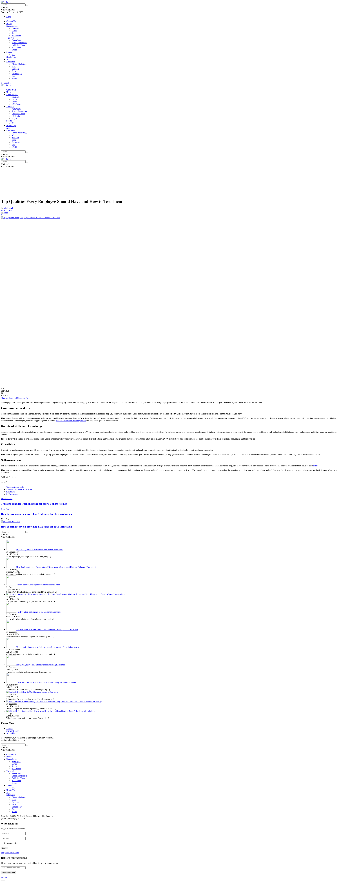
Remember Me (10, 843)
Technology (17, 73)
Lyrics (14, 31)
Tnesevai (10, 38)
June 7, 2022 (6, 210)
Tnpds (14, 50)
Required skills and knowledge (19, 489)
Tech (14, 71)
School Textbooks (19, 42)
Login (8, 17)
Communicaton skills (15, 487)
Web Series (16, 35)
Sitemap (9, 728)
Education (10, 62)
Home (9, 23)
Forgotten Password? (10, 853)
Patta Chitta (16, 40)
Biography (16, 28)
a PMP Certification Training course (71, 421)
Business (15, 69)
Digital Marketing (19, 64)
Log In (4, 877)
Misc (14, 66)
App (8, 59)
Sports (14, 33)
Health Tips (11, 57)
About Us (10, 733)
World (14, 78)
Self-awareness (12, 494)
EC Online (16, 47)
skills (315, 466)
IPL (13, 54)
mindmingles (9, 208)
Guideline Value (18, 45)
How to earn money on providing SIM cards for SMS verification (36, 526)
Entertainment (12, 26)
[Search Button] (27, 5)
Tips (13, 76)
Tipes (5, 213)
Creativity (10, 492)
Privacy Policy (12, 731)
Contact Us (11, 21)
